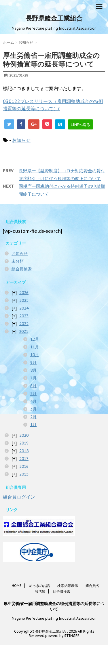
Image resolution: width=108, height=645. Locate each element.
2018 (24, 450)
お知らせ (21, 140)
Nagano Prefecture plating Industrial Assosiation (54, 618)
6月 (33, 385)
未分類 (18, 261)
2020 (24, 435)
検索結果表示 (67, 585)
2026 (24, 292)
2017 (24, 458)
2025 (24, 300)
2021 (23, 331)
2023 (24, 315)
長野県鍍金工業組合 (54, 18)
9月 (33, 362)
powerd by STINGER (62, 635)
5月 (33, 393)
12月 (34, 339)
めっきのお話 (39, 585)
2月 (33, 416)
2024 (24, 308)
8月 (33, 370)
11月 (34, 347)
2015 (24, 474)
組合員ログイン (19, 497)
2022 (24, 323)
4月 (33, 401)
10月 (34, 354)
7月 (33, 378)
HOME (17, 585)
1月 (33, 424)
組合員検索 (22, 269)
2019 (24, 443)
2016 (24, 466)
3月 (33, 409)
